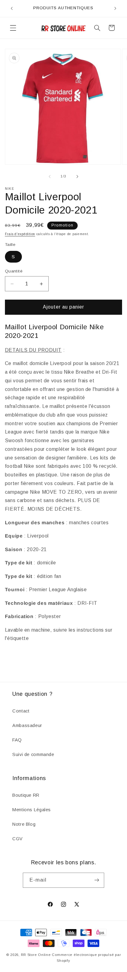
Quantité (14, 271)
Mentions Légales (31, 809)
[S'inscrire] (97, 880)
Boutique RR (25, 795)
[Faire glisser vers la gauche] (49, 176)
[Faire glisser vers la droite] (77, 176)
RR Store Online (36, 955)
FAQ (17, 739)
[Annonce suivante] (115, 8)
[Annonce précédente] (11, 8)
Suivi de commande (33, 754)
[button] (13, 28)
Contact (20, 710)
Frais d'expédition (20, 234)
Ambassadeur (27, 725)
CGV (17, 838)
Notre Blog (23, 824)
